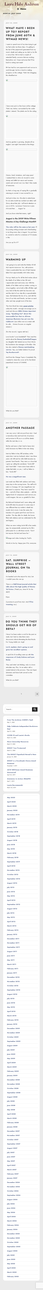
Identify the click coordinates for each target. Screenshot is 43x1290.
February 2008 (13, 1122)
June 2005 (11, 1259)
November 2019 (13, 815)
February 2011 (12, 968)
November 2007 (13, 1135)
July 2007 (11, 1152)
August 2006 (12, 1199)
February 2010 (12, 1020)
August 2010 (12, 994)
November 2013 (13, 870)
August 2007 (12, 1148)
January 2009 (12, 1075)
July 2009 (11, 1050)
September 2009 (13, 1041)
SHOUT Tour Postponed (16, 748)
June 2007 (11, 1157)
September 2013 (13, 879)
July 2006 (11, 1204)
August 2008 (12, 1097)
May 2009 (11, 1058)
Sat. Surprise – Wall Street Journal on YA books (18, 565)
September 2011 (13, 947)
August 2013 (12, 883)
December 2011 (13, 939)
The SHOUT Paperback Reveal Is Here (21, 754)
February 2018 (12, 857)
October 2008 (12, 1088)
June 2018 (11, 844)
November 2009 (13, 1033)
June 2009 (11, 1054)
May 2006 (11, 1212)
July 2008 (11, 1101)
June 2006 (11, 1208)
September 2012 (13, 904)
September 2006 (13, 1195)
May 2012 (11, 917)
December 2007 (13, 1131)
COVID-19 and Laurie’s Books (18, 735)
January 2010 (12, 1024)
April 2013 (11, 900)
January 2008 (12, 1127)
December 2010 (13, 977)
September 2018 (13, 836)
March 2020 (12, 806)
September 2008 (13, 1093)
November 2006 (13, 1187)
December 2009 (13, 1028)
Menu (23, 8)
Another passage (20, 428)
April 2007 (11, 1165)
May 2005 (11, 1263)
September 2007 (13, 1144)
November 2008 (13, 1084)
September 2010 (13, 990)
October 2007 (12, 1139)
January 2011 (12, 973)
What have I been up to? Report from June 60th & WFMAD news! (20, 33)
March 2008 (11, 1118)
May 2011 (11, 960)
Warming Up (16, 259)
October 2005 (12, 1242)
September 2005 (13, 1246)
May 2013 (11, 896)
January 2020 (12, 810)
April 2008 (11, 1114)
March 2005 (11, 1272)
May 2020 (11, 797)
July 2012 (10, 913)
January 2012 (12, 934)
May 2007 (11, 1161)
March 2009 (12, 1067)
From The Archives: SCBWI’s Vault (20, 720)
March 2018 (11, 853)
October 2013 (12, 874)
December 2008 (13, 1080)
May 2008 (11, 1110)
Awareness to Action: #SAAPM (18, 779)
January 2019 (12, 827)
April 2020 (11, 802)
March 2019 (11, 823)
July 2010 (10, 998)
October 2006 (12, 1191)
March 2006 (12, 1221)
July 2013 (10, 887)
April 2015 (11, 866)
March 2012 (11, 926)
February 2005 (13, 1276)
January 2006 (12, 1229)
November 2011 (13, 943)
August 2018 (12, 840)
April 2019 (11, 819)
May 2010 (11, 1007)
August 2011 (12, 951)
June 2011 (11, 956)
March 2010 (11, 1016)
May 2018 (11, 849)
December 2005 (13, 1234)
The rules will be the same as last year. (20, 227)
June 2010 (11, 1003)
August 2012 (12, 909)
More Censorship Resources (17, 742)
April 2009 (11, 1062)
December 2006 (13, 1182)
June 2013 (11, 892)
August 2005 (12, 1251)
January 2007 (12, 1178)
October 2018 (12, 832)
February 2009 (13, 1071)
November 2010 (13, 981)
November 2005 (13, 1238)
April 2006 (11, 1216)
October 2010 (12, 986)
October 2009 (12, 1037)
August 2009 (12, 1045)
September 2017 (13, 862)
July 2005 (11, 1255)
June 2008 (11, 1105)
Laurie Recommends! (15, 785)
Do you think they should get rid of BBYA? (21, 625)
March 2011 (11, 964)
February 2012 (12, 930)
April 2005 (11, 1268)
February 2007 (13, 1174)
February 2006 (13, 1225)
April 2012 (11, 921)
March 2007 (11, 1169)
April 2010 (11, 1011)
